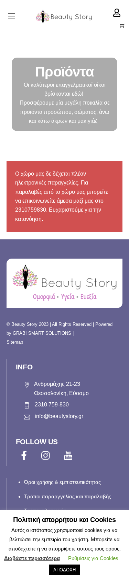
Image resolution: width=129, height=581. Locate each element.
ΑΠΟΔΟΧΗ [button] (64, 569)
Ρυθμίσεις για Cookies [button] (93, 558)
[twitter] (47, 455)
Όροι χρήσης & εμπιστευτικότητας (62, 482)
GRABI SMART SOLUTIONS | (43, 333)
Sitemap (15, 342)
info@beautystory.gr (59, 416)
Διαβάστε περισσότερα (32, 558)
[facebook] (25, 455)
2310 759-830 (52, 404)
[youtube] (69, 455)
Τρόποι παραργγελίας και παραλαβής (67, 496)
